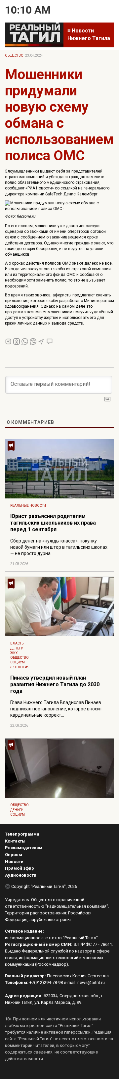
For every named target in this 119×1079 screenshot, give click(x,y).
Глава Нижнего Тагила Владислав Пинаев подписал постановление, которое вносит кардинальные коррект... (56, 709)
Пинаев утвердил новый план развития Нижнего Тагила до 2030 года (54, 684)
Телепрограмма (22, 834)
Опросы (13, 854)
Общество (14, 55)
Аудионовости (20, 875)
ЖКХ (14, 653)
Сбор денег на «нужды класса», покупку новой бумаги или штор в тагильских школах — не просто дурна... (58, 547)
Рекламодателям (23, 847)
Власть (16, 643)
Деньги (16, 648)
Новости (14, 861)
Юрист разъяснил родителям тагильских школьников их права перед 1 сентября (53, 523)
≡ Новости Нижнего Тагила (88, 34)
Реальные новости (28, 505)
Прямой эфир (19, 868)
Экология (19, 667)
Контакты (15, 841)
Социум (17, 662)
